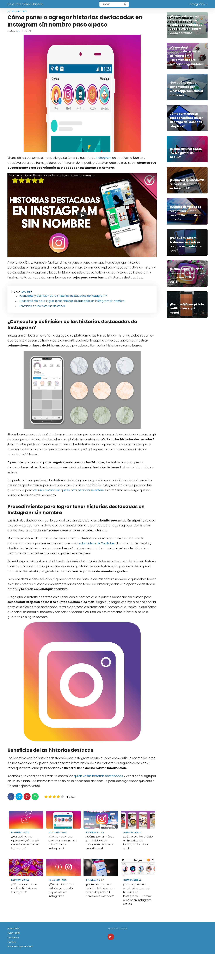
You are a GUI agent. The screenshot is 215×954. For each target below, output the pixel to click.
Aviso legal (13, 933)
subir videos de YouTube (96, 543)
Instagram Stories (17, 11)
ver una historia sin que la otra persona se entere (68, 490)
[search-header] (125, 4)
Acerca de (13, 928)
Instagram (103, 158)
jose (18, 31)
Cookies (12, 942)
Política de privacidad (19, 946)
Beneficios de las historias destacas (42, 306)
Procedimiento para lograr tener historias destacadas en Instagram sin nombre (71, 301)
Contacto (13, 937)
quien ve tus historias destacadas (98, 776)
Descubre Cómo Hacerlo (25, 4)
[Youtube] (111, 936)
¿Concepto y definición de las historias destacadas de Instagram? (63, 296)
